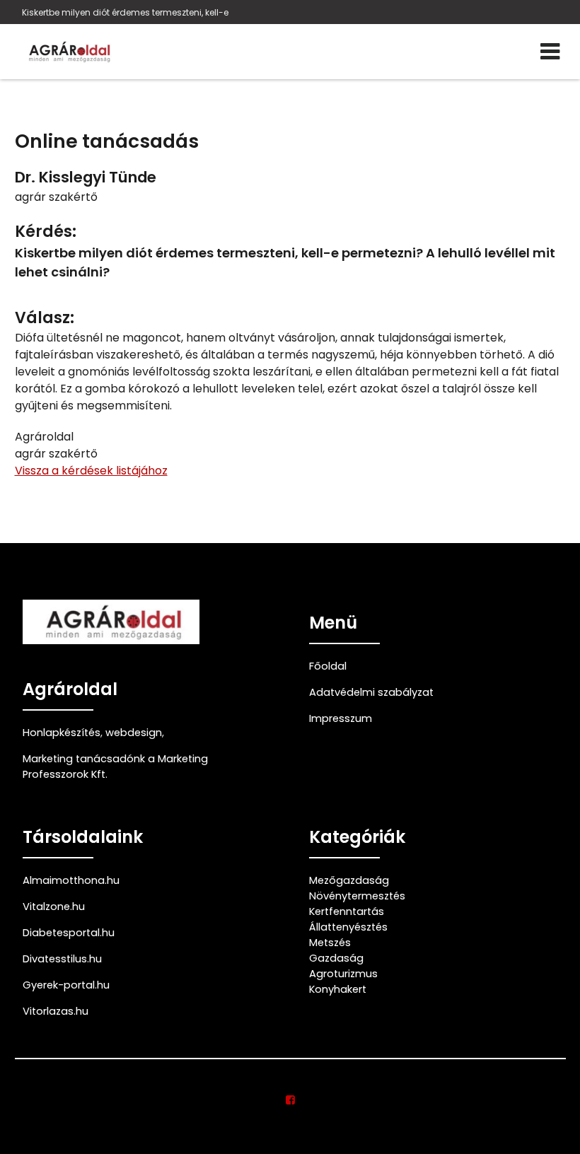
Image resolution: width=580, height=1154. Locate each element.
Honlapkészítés (61, 732)
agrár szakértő (56, 197)
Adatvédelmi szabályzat (371, 692)
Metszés (330, 943)
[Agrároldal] (68, 51)
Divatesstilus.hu (62, 959)
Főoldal (328, 666)
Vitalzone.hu (54, 906)
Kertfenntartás (346, 911)
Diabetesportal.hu (69, 933)
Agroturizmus (343, 974)
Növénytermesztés (357, 896)
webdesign (133, 732)
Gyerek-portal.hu (66, 985)
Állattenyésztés (348, 927)
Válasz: (44, 318)
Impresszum (340, 718)
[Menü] (550, 52)
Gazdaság (336, 958)
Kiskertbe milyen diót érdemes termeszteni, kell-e (125, 12)
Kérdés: (45, 232)
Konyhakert (337, 989)
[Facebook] (290, 1100)
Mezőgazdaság (349, 880)
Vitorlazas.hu (55, 1011)
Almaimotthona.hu (71, 880)
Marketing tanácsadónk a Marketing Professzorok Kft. (115, 766)
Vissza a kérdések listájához (91, 470)
